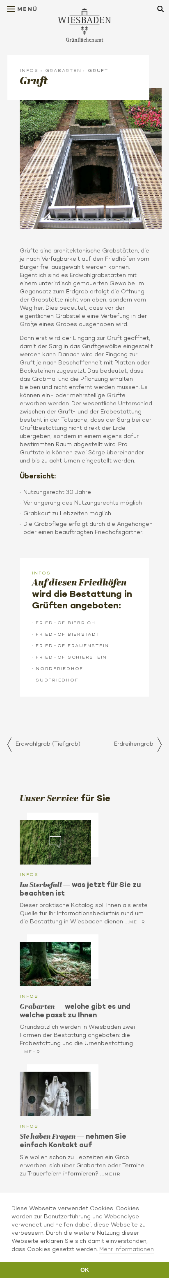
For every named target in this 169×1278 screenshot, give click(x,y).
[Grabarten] (55, 964)
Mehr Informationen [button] (126, 1249)
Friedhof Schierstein (71, 657)
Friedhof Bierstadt (68, 634)
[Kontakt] (55, 1094)
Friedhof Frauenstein (72, 645)
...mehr (135, 922)
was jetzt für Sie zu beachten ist (80, 889)
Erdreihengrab (133, 743)
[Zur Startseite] (84, 25)
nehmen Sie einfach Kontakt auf (73, 1140)
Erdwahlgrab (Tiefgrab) (48, 743)
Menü (27, 9)
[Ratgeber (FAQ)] (55, 842)
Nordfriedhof (59, 668)
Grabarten (63, 70)
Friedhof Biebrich (66, 623)
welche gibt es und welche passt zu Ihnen (75, 1010)
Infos (29, 70)
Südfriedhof (57, 680)
